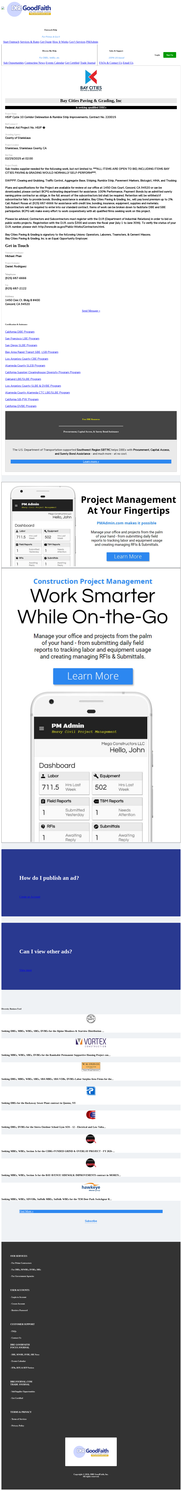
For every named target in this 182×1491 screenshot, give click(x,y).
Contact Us (16, 1338)
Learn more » (91, 462)
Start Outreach (11, 41)
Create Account (18, 1304)
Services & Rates (29, 41)
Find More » (26, 1211)
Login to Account (19, 1297)
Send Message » (91, 310)
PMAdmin (92, 41)
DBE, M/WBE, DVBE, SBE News (25, 1354)
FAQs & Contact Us (110, 62)
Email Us (128, 62)
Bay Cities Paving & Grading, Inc (91, 100)
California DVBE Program (20, 406)
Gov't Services (77, 41)
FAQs (14, 1331)
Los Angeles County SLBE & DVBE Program (33, 386)
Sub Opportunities (13, 62)
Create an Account (29, 896)
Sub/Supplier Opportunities (23, 1391)
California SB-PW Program (22, 399)
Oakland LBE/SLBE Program (23, 379)
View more (25, 970)
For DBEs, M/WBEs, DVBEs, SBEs (26, 1269)
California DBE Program (19, 332)
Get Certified (72, 62)
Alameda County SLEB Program (25, 366)
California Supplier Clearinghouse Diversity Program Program (43, 372)
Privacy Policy (18, 1426)
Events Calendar (55, 62)
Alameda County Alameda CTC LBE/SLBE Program (37, 393)
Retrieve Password (20, 1310)
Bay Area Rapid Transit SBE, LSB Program (31, 352)
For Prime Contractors (21, 1263)
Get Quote (46, 41)
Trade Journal (87, 62)
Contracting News (35, 62)
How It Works (60, 41)
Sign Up (169, 55)
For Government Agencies (23, 1276)
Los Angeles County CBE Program (26, 359)
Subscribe (91, 1221)
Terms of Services (19, 1419)
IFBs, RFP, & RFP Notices (23, 1368)
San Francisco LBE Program (22, 339)
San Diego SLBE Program (21, 345)
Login (157, 55)
